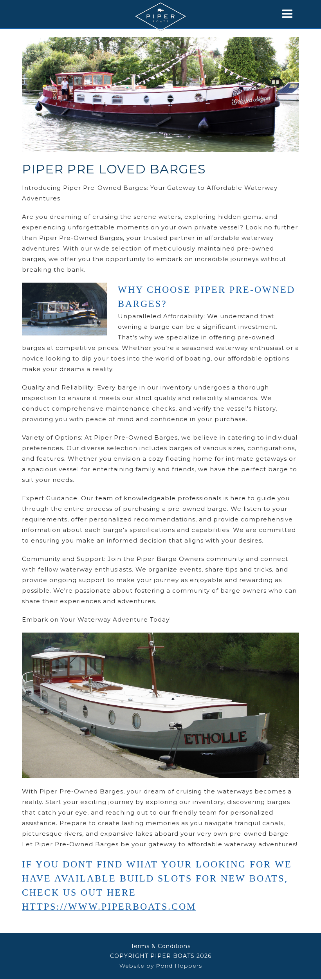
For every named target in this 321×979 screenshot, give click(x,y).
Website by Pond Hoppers (160, 965)
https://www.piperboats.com (109, 906)
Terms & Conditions (161, 946)
